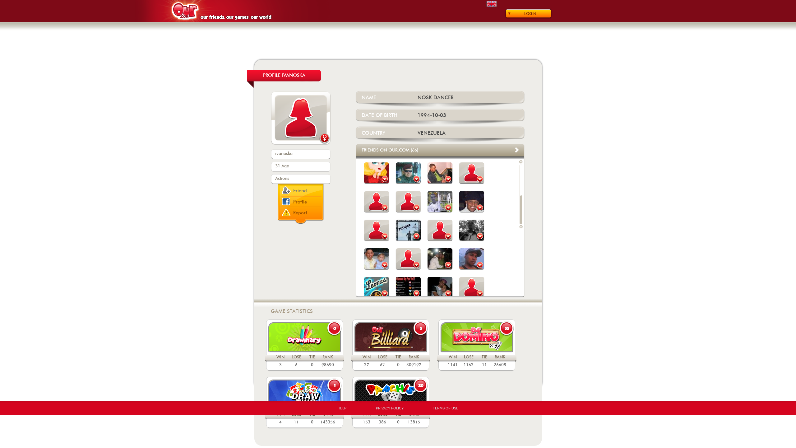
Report (300, 213)
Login (530, 14)
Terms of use (445, 408)
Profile (300, 202)
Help (342, 408)
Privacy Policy (390, 408)
